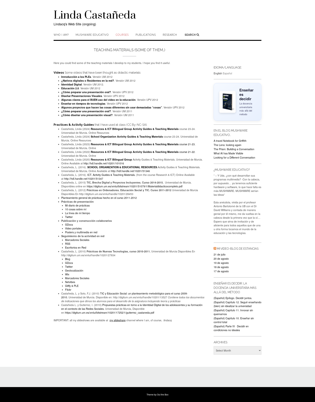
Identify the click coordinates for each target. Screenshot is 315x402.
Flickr (68, 289)
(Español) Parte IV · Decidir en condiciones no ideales (231, 328)
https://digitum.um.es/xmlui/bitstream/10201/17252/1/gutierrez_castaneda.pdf (109, 312)
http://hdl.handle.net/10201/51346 (130, 171)
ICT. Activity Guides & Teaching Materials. (111, 175)
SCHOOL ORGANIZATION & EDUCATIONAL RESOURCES (122, 167)
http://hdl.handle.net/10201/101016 (103, 163)
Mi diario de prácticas (77, 205)
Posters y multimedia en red (81, 232)
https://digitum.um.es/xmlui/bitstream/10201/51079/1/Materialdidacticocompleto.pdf (134, 186)
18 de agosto (221, 267)
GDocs (69, 224)
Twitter (69, 217)
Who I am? (61, 34)
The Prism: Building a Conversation (234, 149)
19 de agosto (221, 263)
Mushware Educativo (92, 34)
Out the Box (162, 394)
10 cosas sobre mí (75, 209)
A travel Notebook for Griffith (230, 141)
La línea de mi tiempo (77, 213)
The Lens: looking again (227, 145)
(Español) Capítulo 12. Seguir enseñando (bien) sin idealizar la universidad (237, 304)
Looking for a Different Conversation (234, 157)
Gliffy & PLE (72, 286)
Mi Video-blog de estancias (237, 248)
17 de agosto (221, 271)
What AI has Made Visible (228, 153)
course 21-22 (143, 152)
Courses (122, 34)
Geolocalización (74, 270)
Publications (146, 34)
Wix (67, 274)
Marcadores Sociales (77, 240)
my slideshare (118, 320)
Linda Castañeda (95, 15)
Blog (67, 259)
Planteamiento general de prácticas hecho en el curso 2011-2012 (99, 198)
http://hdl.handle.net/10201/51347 (83, 178)
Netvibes (70, 282)
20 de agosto (221, 258)
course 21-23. (143, 144)
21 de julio (219, 254)
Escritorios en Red (75, 247)
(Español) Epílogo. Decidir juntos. (233, 298)
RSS (67, 243)
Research (170, 34)
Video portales (73, 228)
